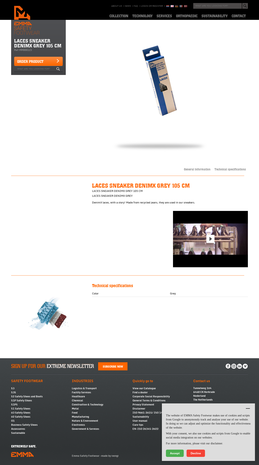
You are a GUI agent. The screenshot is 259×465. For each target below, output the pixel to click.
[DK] (185, 6)
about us (116, 6)
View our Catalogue (144, 388)
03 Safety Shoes (20, 413)
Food (74, 413)
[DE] (176, 6)
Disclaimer (139, 408)
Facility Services (81, 392)
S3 (12, 388)
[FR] (181, 6)
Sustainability (141, 417)
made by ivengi (110, 456)
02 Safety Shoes (20, 417)
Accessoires (18, 429)
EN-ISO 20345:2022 (145, 429)
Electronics (78, 425)
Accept (175, 453)
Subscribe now (113, 366)
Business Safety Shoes (24, 425)
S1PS (14, 404)
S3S (13, 392)
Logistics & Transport (84, 388)
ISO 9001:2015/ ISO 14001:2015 (154, 413)
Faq (136, 6)
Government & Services (85, 429)
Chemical (77, 400)
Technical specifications (230, 169)
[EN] (172, 6)
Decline (196, 453)
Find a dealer (140, 392)
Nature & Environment (85, 421)
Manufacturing (80, 417)
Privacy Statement (143, 404)
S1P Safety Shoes (21, 400)
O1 (13, 421)
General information (197, 169)
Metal (75, 408)
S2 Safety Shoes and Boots (27, 396)
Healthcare (78, 396)
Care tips (138, 425)
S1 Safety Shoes (20, 408)
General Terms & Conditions (149, 400)
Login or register (152, 6)
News (128, 6)
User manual (140, 421)
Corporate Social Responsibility (151, 396)
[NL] (167, 6)
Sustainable (18, 433)
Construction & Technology (87, 404)
